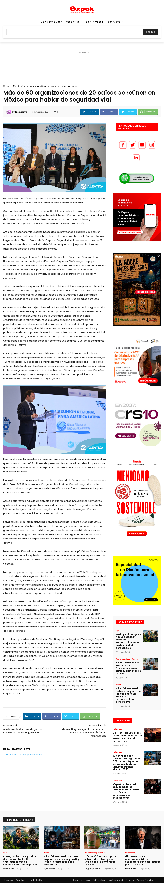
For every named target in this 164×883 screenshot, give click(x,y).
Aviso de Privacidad (145, 880)
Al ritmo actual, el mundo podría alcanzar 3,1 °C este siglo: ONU (22, 730)
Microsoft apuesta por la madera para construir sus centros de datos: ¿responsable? (84, 732)
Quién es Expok (99, 880)
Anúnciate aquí (116, 880)
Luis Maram (49, 868)
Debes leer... (118, 729)
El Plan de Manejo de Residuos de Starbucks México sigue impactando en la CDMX (128, 668)
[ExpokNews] (9, 111)
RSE (117, 631)
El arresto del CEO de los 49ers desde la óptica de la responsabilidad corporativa (127, 736)
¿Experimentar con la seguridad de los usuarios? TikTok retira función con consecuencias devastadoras (126, 791)
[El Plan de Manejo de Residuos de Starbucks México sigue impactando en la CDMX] (150, 664)
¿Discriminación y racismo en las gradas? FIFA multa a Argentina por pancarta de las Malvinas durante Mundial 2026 (126, 762)
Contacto (130, 880)
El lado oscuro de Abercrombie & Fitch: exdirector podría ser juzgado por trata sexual (142, 860)
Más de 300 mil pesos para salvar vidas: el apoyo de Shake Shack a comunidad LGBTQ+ (100, 860)
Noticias (7, 86)
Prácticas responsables (95, 853)
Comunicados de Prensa (127, 659)
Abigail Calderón (92, 868)
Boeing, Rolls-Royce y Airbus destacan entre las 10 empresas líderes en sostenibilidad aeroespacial (128, 641)
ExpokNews (21, 111)
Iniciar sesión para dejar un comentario (25, 754)
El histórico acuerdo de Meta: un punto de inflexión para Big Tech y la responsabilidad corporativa (128, 695)
